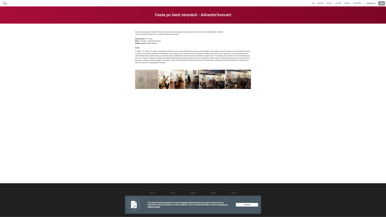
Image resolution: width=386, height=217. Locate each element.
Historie (152, 193)
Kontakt (213, 193)
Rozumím (247, 205)
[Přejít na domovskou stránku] (5, 3)
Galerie (192, 193)
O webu (233, 193)
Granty (173, 193)
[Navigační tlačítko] (381, 3)
